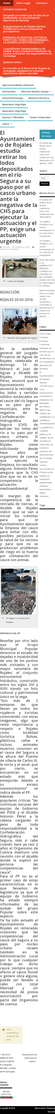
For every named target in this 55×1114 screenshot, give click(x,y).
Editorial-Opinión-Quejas (35, 91)
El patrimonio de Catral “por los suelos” (29, 1058)
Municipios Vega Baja (14, 104)
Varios (5, 123)
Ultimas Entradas (46, 134)
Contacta (41, 3)
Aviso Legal (23, 3)
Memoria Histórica (38, 97)
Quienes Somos (12, 62)
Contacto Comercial (14, 9)
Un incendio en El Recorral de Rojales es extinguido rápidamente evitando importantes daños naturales (26, 71)
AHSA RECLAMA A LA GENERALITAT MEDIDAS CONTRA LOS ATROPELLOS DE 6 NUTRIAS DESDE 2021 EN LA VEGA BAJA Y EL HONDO (47, 273)
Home (6, 3)
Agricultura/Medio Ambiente (18, 85)
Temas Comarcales (40, 117)
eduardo (6, 247)
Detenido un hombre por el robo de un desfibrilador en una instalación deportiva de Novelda (26, 18)
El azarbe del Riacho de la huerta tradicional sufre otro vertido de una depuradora (47, 151)
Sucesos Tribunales (13, 117)
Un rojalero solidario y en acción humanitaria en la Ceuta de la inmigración (47, 228)
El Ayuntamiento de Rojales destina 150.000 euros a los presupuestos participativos (24, 29)
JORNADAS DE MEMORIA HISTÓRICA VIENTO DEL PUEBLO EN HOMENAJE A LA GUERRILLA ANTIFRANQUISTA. (26, 40)
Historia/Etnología (12, 97)
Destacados (9, 91)
